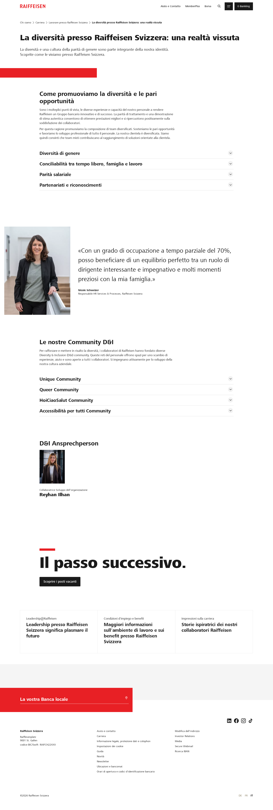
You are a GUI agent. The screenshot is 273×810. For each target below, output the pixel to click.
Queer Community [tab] (59, 389)
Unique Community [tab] (60, 379)
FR (246, 795)
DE (240, 795)
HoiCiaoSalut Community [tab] (66, 400)
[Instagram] (243, 720)
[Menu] (229, 6)
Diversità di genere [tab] (59, 153)
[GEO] (126, 698)
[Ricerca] (219, 6)
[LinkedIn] (229, 720)
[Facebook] (236, 720)
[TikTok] (250, 720)
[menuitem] (170, 6)
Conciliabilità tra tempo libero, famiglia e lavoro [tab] (91, 164)
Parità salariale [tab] (55, 174)
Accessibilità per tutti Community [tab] (75, 411)
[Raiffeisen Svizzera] (33, 6)
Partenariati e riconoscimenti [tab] (70, 185)
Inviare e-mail (49, 502)
